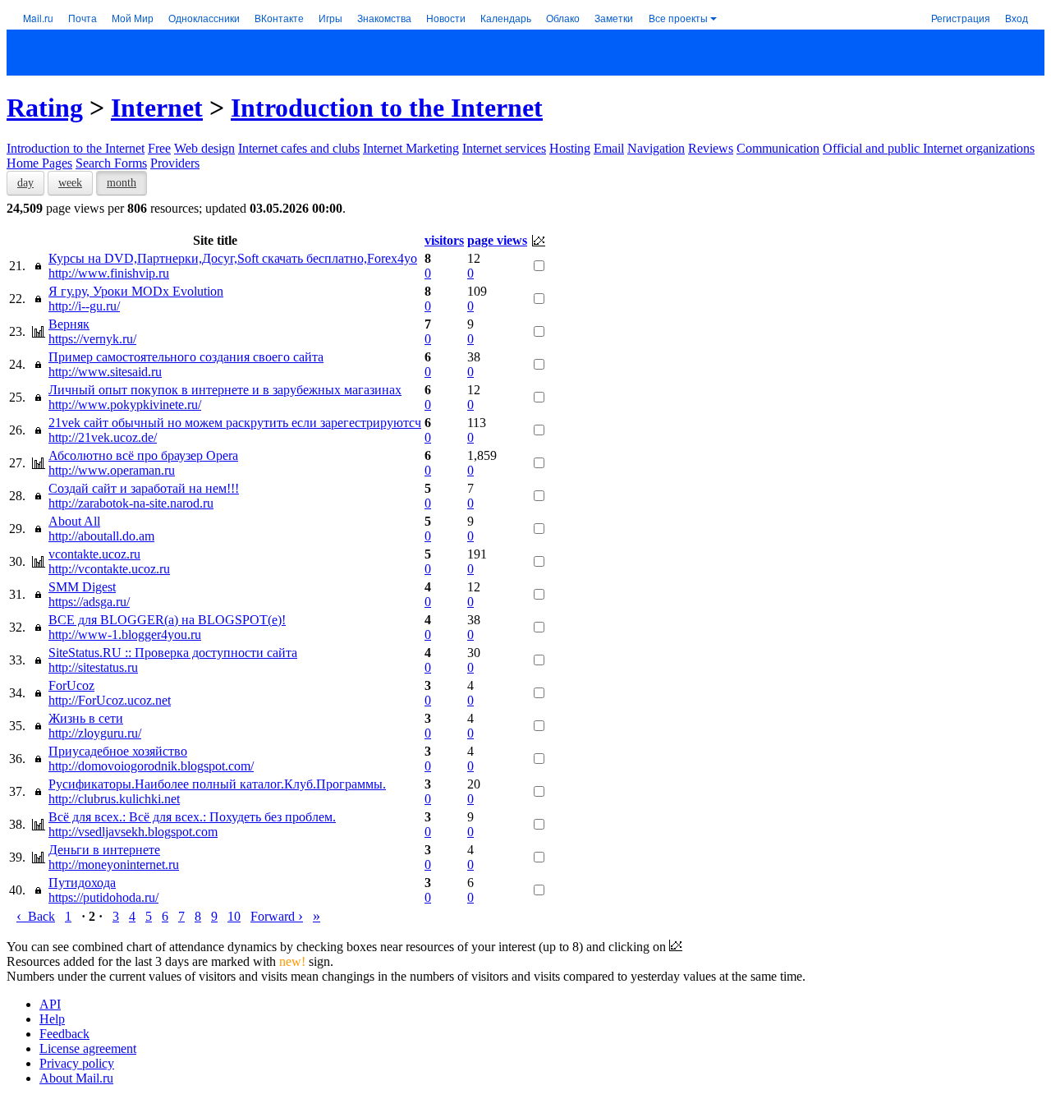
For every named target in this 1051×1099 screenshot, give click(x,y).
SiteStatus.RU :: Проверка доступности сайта (172, 653)
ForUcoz (71, 685)
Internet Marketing (411, 148)
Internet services (504, 148)
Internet (157, 107)
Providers (175, 163)
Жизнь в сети (85, 718)
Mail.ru (38, 18)
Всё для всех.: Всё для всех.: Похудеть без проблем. (192, 817)
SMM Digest (82, 587)
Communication (778, 148)
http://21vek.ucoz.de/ (102, 437)
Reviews (710, 148)
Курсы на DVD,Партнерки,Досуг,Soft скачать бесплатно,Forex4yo (232, 258)
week (70, 183)
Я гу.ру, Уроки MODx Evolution (135, 291)
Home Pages (39, 163)
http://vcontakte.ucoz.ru (109, 569)
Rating (45, 107)
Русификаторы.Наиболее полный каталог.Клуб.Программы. (217, 784)
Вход (1016, 18)
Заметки (613, 18)
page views (497, 240)
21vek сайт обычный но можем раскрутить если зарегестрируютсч (234, 423)
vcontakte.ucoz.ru (94, 554)
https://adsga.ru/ (89, 602)
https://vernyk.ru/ (92, 339)
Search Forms (111, 163)
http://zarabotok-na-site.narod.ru (130, 503)
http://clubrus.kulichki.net (114, 799)
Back (35, 916)
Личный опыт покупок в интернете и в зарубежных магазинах (225, 390)
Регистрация (960, 18)
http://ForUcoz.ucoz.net (109, 700)
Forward (276, 916)
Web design (204, 148)
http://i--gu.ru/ (84, 306)
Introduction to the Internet (387, 107)
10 (234, 916)
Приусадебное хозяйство (117, 751)
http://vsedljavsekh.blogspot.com (133, 832)
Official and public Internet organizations (929, 148)
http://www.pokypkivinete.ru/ (124, 405)
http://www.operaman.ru (111, 470)
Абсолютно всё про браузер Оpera (143, 455)
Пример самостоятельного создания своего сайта (186, 357)
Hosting (569, 148)
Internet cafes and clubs (299, 148)
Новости (446, 18)
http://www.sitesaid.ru (105, 372)
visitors (444, 240)
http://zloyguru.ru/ (94, 733)
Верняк (68, 324)
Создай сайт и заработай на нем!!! (143, 488)
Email (609, 148)
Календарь (505, 18)
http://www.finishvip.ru (108, 273)
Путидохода (82, 883)
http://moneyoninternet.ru (113, 864)
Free (159, 148)
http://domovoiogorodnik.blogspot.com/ (151, 766)
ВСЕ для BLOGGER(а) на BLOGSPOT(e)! (167, 620)
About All (74, 521)
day (25, 183)
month (121, 183)
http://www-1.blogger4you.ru (124, 634)
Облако (563, 18)
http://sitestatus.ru (93, 667)
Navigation (656, 148)
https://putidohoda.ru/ (103, 897)
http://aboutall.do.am (101, 536)
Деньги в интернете (104, 850)
